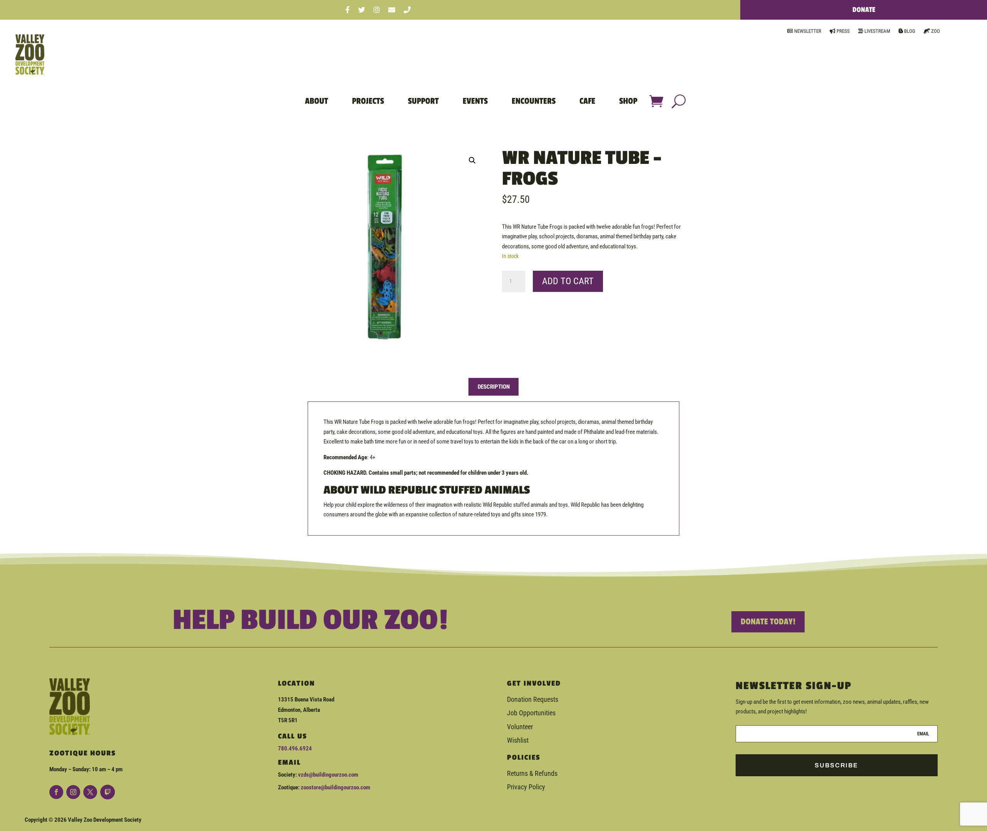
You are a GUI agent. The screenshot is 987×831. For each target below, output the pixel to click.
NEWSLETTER (807, 31)
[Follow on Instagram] (73, 792)
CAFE (587, 101)
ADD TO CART (568, 281)
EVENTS (475, 101)
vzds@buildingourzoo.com (328, 774)
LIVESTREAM (876, 31)
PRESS (842, 31)
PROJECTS (368, 101)
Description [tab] (494, 386)
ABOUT (316, 101)
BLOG (909, 31)
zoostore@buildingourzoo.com (335, 787)
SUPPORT (423, 101)
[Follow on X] (90, 792)
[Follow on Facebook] (56, 792)
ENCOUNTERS (534, 101)
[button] (472, 160)
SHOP (628, 101)
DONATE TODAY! (768, 622)
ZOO (935, 31)
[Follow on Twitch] (107, 792)
